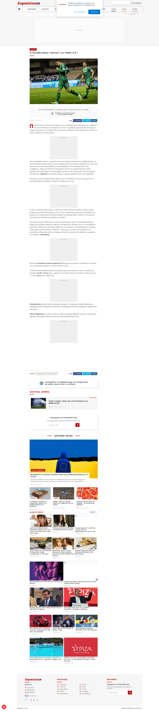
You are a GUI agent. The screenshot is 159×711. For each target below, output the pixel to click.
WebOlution (138, 708)
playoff (55, 373)
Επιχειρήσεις (64, 689)
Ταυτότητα (30, 688)
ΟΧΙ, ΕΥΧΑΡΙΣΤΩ (79, 12)
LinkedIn (134, 13)
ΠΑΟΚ (48, 373)
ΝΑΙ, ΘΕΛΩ (94, 12)
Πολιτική (62, 687)
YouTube (132, 13)
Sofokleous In (29, 3)
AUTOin (134, 9)
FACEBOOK (78, 120)
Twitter (129, 13)
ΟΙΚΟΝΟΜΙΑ (32, 9)
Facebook (126, 13)
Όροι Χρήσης (31, 692)
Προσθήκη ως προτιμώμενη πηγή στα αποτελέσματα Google (65, 113)
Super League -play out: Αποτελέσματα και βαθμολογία (68, 402)
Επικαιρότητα (93, 397)
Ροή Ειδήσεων (86, 694)
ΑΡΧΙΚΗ (19, 9)
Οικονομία (63, 684)
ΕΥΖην (124, 9)
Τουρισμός (85, 691)
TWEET (87, 120)
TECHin (113, 9)
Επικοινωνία (31, 690)
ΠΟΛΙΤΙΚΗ (45, 9)
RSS (137, 13)
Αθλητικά (33, 49)
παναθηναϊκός (41, 373)
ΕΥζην (83, 687)
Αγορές (62, 691)
